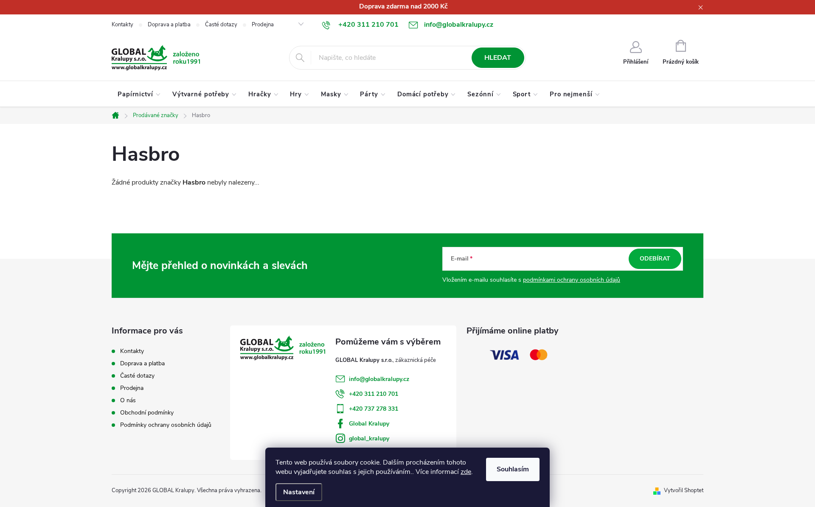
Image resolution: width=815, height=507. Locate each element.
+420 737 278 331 (373, 409)
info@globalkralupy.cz (379, 379)
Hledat (497, 57)
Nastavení (299, 492)
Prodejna (263, 24)
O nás (128, 400)
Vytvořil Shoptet (683, 490)
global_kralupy (369, 438)
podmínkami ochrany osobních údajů (571, 280)
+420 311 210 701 (373, 394)
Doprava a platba (169, 24)
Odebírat (655, 259)
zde (466, 471)
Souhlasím (513, 469)
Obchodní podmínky (147, 413)
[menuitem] (139, 94)
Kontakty (122, 24)
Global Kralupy (369, 424)
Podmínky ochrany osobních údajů (165, 425)
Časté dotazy (221, 24)
